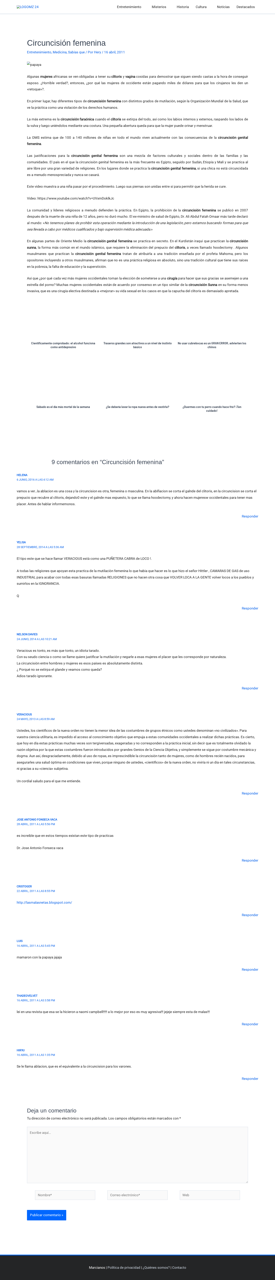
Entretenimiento (129, 7)
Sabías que (76, 52)
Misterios (159, 7)
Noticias (223, 7)
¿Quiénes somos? (156, 1268)
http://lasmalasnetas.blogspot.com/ (44, 902)
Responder (250, 516)
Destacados (246, 7)
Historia (183, 7)
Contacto (179, 1268)
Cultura (201, 7)
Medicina (60, 52)
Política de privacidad (124, 1268)
